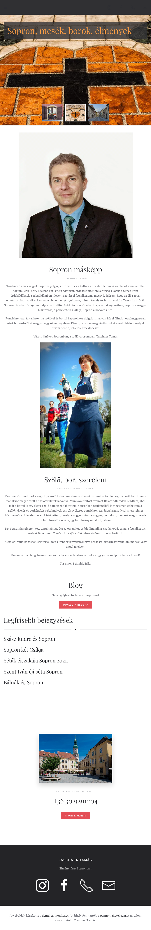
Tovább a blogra (75, 605)
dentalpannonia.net (55, 915)
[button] (5, 7)
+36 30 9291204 (75, 800)
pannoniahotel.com (113, 915)
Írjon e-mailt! (75, 815)
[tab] (52, 112)
